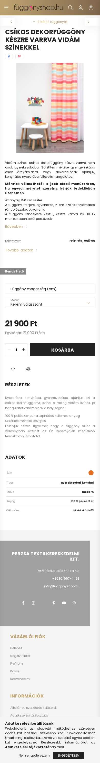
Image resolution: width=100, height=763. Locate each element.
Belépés (16, 648)
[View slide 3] (55, 147)
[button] (13, 369)
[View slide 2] (50, 147)
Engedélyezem (68, 755)
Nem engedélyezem (34, 755)
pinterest (54, 603)
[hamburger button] (6, 8)
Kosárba (62, 350)
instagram (33, 603)
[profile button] (81, 8)
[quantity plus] (23, 350)
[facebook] (9, 56)
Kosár (14, 671)
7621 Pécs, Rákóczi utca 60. (58, 571)
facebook (23, 603)
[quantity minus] (9, 350)
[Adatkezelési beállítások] (74, 603)
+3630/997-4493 (65, 578)
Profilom (16, 663)
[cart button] (91, 8)
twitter (43, 603)
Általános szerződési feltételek (33, 708)
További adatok (19, 250)
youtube (64, 603)
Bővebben (14, 226)
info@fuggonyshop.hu (61, 586)
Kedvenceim (20, 679)
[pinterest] (19, 56)
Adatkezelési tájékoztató (29, 715)
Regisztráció (20, 656)
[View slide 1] (45, 147)
